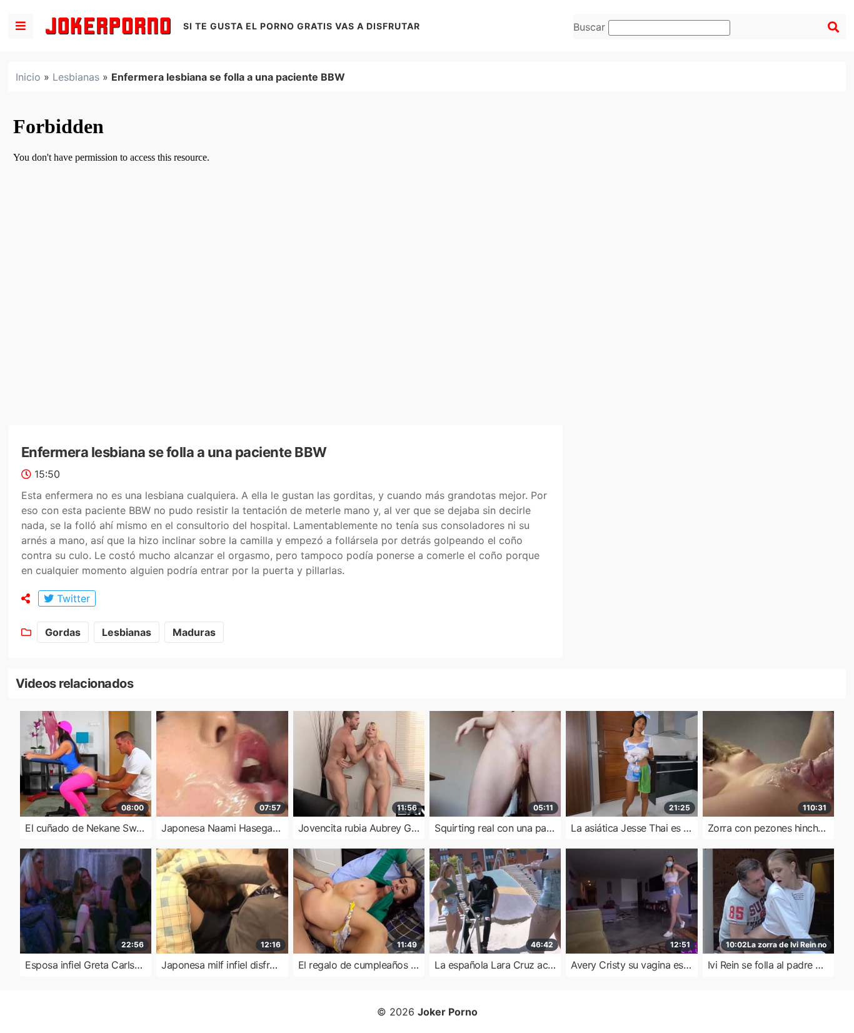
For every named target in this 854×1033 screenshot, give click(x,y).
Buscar (590, 27)
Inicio (28, 77)
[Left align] (20, 26)
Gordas (63, 632)
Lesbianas (76, 77)
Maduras (194, 632)
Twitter (72, 598)
